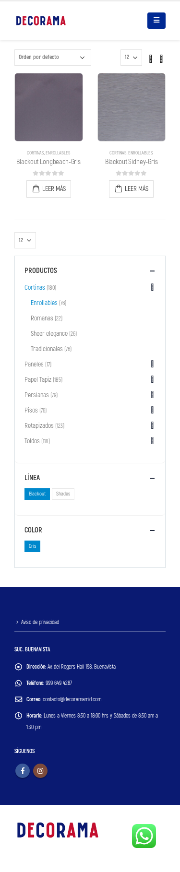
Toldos (32, 441)
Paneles (34, 364)
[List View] (161, 57)
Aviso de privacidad (40, 622)
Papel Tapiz (37, 380)
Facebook (22, 771)
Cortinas (35, 153)
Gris (32, 546)
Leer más (54, 189)
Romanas (42, 318)
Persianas (36, 395)
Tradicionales (47, 349)
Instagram (40, 771)
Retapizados (39, 426)
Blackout (37, 494)
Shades (63, 494)
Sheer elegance (49, 334)
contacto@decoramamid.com (72, 699)
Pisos (31, 410)
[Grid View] (150, 57)
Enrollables (58, 153)
